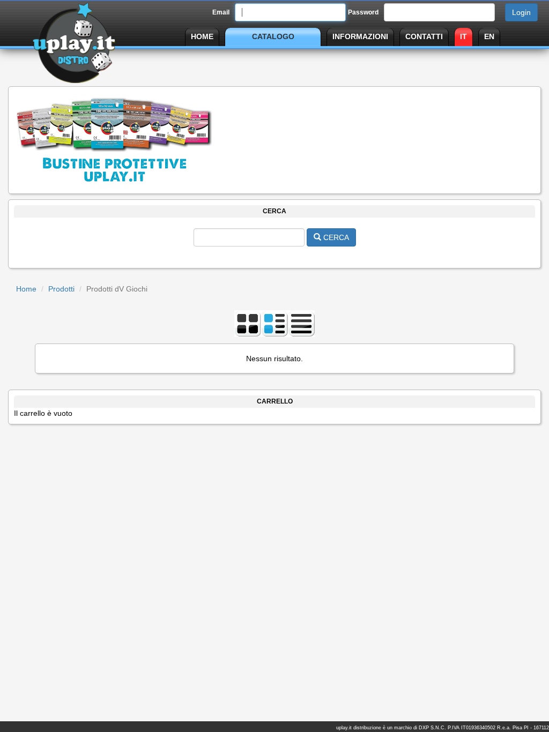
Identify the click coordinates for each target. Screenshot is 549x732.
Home (26, 289)
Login (521, 12)
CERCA (335, 237)
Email (220, 12)
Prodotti (61, 289)
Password (363, 12)
